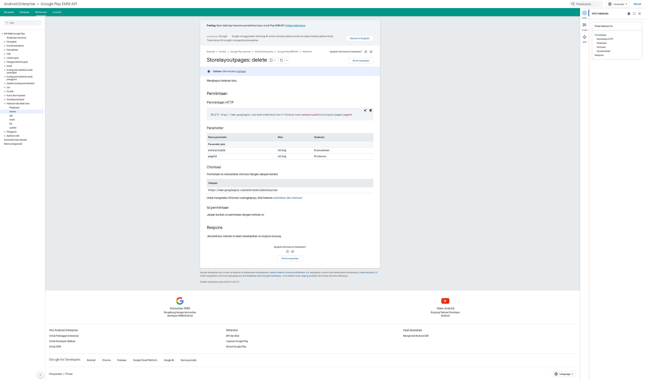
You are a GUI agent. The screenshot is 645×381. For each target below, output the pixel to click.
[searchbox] (22, 23)
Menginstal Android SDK (416, 335)
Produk (222, 51)
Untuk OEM (55, 346)
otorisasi (241, 71)
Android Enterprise (19, 4)
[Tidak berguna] (370, 51)
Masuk (637, 4)
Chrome (106, 360)
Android (91, 360)
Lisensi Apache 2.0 (368, 272)
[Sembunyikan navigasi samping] (40, 375)
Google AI (169, 360)
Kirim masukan (361, 60)
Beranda (9, 12)
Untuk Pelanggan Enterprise (64, 335)
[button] (22, 34)
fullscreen (634, 14)
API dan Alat (232, 335)
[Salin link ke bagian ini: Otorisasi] (224, 167)
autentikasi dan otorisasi (287, 197)
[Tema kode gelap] (370, 110)
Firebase (121, 360)
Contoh (57, 12)
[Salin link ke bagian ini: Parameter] (227, 128)
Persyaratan (55, 374)
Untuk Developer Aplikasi (62, 341)
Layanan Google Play (237, 341)
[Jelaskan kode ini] (365, 110)
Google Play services (240, 51)
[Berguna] (365, 51)
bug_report (629, 14)
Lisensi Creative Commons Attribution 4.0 (289, 272)
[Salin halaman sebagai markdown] (282, 60)
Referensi (41, 12)
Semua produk (188, 360)
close (640, 14)
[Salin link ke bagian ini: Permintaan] (230, 94)
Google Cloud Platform (145, 360)
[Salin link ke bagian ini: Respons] (226, 228)
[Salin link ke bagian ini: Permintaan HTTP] (237, 103)
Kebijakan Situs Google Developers (264, 276)
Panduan (24, 12)
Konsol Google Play (236, 346)
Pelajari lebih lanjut (295, 25)
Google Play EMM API (59, 4)
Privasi (69, 374)
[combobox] (586, 4)
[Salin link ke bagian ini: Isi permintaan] (232, 208)
